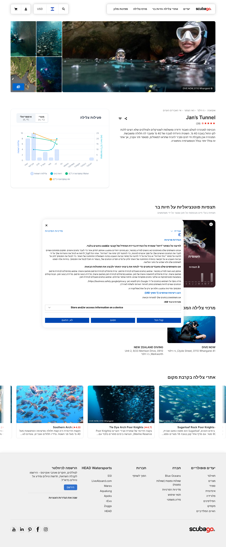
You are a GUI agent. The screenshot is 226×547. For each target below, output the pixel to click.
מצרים (211, 481)
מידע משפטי (174, 499)
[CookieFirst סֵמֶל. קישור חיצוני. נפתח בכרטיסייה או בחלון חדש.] (179, 234)
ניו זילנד (200, 110)
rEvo (109, 501)
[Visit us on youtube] (14, 529)
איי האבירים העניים (172, 110)
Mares (108, 485)
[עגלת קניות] (16, 9)
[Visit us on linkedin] (22, 529)
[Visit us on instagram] (45, 529)
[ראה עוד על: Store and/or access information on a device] (49, 307)
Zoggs (108, 506)
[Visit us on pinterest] (29, 529)
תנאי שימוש (174, 494)
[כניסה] (26, 9)
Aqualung (106, 491)
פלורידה (210, 496)
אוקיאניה (211, 110)
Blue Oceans (173, 475)
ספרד (212, 485)
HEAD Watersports (97, 468)
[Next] (12, 254)
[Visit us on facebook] (37, 529)
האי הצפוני (189, 110)
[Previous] (214, 254)
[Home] (203, 9)
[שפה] (53, 9)
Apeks (108, 496)
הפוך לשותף (139, 475)
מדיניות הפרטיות (171, 489)
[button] (176, 231)
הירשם (70, 487)
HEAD (108, 511)
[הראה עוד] (18, 86)
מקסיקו (211, 506)
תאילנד (211, 475)
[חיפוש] (63, 9)
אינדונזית (210, 491)
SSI (110, 475)
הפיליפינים (209, 501)
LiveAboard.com (102, 481)
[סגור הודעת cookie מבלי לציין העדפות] (46, 225)
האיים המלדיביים (205, 511)
